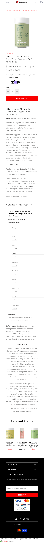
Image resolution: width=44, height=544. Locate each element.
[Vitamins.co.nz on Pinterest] (23, 520)
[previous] (8, 440)
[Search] (36, 2)
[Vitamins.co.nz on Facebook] (20, 520)
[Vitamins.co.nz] (22, 2)
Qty (7, 87)
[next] (36, 440)
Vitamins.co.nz (24, 525)
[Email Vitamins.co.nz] (27, 520)
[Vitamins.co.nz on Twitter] (16, 520)
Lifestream (10, 53)
